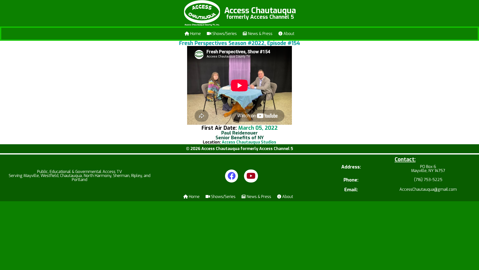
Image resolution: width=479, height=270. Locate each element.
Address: (351, 167)
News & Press (259, 33)
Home (195, 33)
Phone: (351, 180)
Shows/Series (224, 33)
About (288, 33)
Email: (351, 190)
